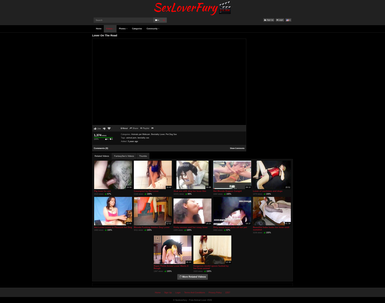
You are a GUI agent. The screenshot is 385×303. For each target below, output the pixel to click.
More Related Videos (194, 276)
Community (152, 29)
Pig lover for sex (102, 191)
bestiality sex (143, 138)
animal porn (131, 138)
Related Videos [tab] (102, 156)
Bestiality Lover (158, 134)
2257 (227, 292)
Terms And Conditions (194, 292)
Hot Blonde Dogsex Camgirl (227, 191)
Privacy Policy (215, 292)
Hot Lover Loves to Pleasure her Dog (113, 227)
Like (98, 128)
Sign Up (269, 20)
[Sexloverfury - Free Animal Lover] (192, 7)
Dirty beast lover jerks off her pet (230, 227)
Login (280, 20)
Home (98, 29)
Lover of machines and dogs (267, 191)
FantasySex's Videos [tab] (124, 156)
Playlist (145, 128)
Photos (122, 29)
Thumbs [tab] (143, 156)
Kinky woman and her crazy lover (191, 227)
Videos (109, 29)
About (125, 128)
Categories (137, 29)
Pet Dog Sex (171, 134)
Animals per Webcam (140, 134)
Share (135, 128)
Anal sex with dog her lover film (190, 191)
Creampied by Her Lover (146, 191)
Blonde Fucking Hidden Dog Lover (151, 227)
